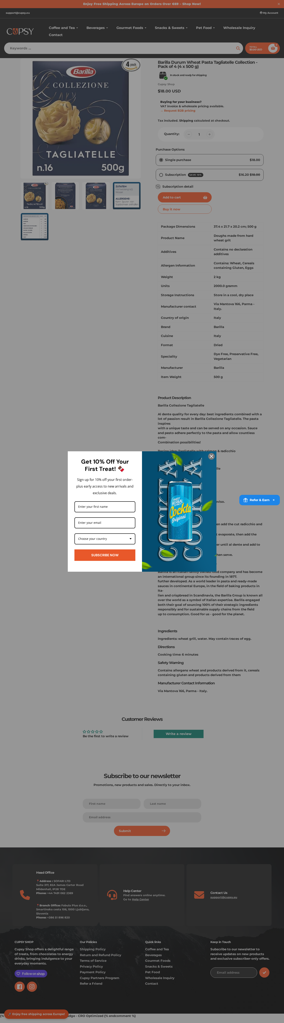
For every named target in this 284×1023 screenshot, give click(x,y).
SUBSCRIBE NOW (105, 555)
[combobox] (105, 538)
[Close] (211, 456)
